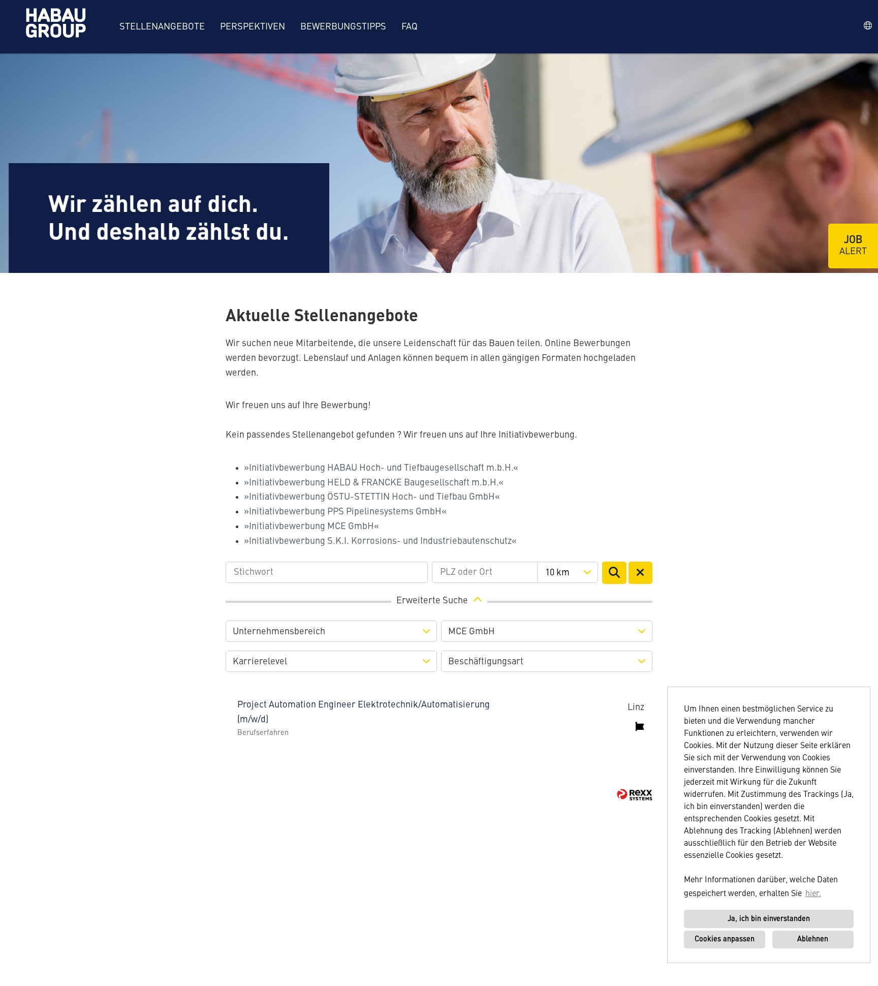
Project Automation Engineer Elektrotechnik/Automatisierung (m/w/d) (363, 712)
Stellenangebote (162, 27)
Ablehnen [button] (812, 939)
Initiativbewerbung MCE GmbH (311, 526)
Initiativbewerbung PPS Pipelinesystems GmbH (345, 511)
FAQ (409, 27)
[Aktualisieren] (614, 573)
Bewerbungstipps (343, 27)
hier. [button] (813, 894)
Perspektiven (252, 27)
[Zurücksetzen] (641, 573)
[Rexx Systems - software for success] (634, 795)
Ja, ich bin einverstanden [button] (769, 918)
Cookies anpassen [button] (725, 939)
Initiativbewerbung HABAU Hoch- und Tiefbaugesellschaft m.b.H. (381, 468)
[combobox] (567, 572)
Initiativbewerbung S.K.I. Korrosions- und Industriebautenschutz (380, 541)
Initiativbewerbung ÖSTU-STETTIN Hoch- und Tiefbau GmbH (372, 497)
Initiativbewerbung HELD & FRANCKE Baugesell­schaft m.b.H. (373, 482)
